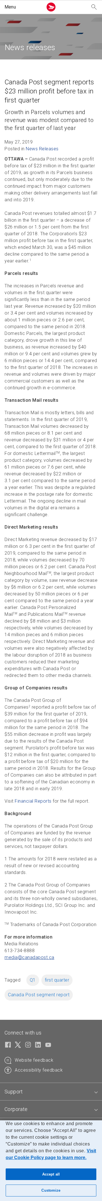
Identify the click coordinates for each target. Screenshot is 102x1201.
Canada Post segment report (38, 994)
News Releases (42, 148)
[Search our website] (94, 7)
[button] (23, 7)
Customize (50, 1190)
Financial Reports (33, 801)
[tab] (51, 1092)
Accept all (51, 1174)
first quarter (57, 980)
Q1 (33, 980)
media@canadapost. (29, 957)
